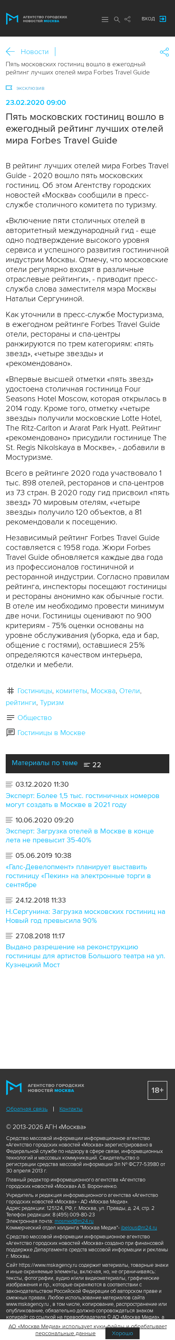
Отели (129, 690)
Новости (35, 51)
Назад (13, 51)
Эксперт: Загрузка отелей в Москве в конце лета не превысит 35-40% (80, 835)
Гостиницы (35, 690)
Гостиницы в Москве (51, 732)
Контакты (71, 1108)
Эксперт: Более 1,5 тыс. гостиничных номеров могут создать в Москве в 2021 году (83, 800)
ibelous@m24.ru (139, 1228)
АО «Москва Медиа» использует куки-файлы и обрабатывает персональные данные (88, 1330)
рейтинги (21, 702)
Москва (103, 690)
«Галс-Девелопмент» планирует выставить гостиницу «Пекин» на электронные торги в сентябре (78, 875)
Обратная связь (27, 1108)
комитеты (71, 690)
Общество (35, 717)
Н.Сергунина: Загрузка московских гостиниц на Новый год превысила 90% (85, 916)
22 (95, 764)
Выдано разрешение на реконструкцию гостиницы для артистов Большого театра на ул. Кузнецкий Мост (85, 955)
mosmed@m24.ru (74, 1221)
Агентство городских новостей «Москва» (36, 18)
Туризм (52, 702)
